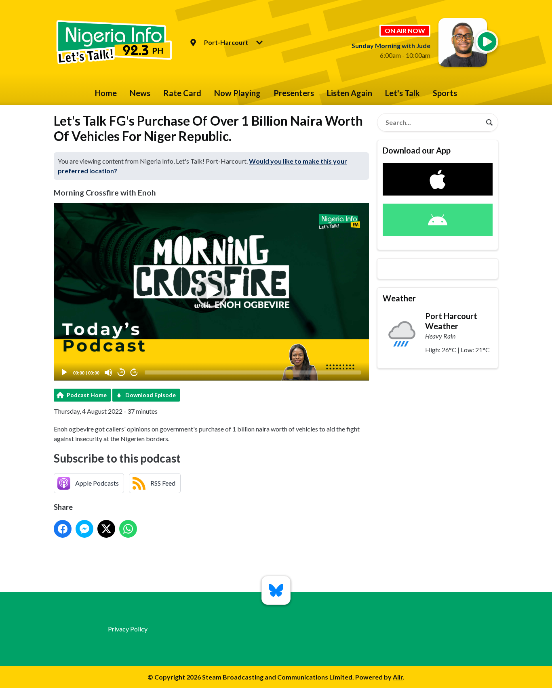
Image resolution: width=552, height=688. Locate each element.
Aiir (398, 677)
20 (121, 372)
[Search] (489, 122)
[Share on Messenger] (84, 529)
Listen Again (349, 93)
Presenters (294, 93)
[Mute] (108, 372)
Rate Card (182, 93)
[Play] (64, 372)
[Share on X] (106, 529)
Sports (445, 93)
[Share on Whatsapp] (128, 529)
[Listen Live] (487, 41)
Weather (399, 298)
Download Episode (150, 394)
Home (106, 93)
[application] (211, 292)
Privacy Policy (127, 629)
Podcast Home (87, 394)
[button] (211, 292)
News (140, 93)
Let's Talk (402, 93)
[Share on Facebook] (63, 529)
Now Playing (237, 93)
